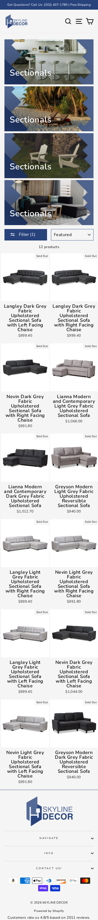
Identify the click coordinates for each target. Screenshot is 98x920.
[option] (49, 5)
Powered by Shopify (49, 911)
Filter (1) (26, 234)
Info (49, 853)
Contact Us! (49, 868)
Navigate (49, 838)
